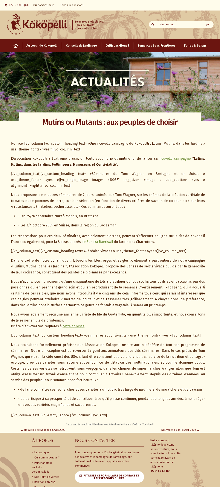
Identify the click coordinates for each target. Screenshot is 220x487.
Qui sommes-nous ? (47, 457)
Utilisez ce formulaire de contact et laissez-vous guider (111, 477)
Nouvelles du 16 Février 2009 (180, 429)
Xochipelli (148, 424)
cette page (157, 457)
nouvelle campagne (175, 158)
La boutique (41, 452)
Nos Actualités (112, 424)
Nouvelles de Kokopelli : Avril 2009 (43, 429)
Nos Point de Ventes (46, 476)
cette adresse (73, 326)
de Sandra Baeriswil (97, 242)
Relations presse (44, 482)
